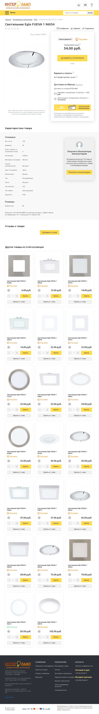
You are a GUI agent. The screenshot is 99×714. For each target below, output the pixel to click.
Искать (90, 13)
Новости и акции (41, 670)
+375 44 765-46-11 (81, 673)
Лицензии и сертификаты (44, 666)
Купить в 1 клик (19, 302)
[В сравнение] (8, 290)
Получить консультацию (79, 172)
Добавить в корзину (72, 58)
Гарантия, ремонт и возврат (65, 677)
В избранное (64, 28)
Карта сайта (9, 697)
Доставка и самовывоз (63, 673)
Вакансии (38, 677)
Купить (25, 296)
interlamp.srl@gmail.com (84, 666)
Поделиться (89, 28)
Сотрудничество (61, 690)
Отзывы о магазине (42, 673)
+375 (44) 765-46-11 (81, 680)
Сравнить (76, 28)
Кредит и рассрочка (62, 681)
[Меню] (7, 13)
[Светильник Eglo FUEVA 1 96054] (26, 69)
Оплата (57, 670)
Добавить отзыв (49, 232)
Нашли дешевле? (65, 39)
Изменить (79, 85)
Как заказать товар (61, 666)
